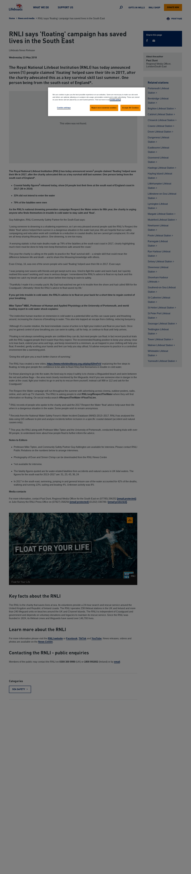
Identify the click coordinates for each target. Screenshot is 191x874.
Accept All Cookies (130, 108)
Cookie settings (64, 107)
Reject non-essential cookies (104, 108)
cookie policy (115, 100)
